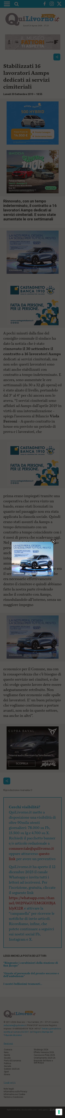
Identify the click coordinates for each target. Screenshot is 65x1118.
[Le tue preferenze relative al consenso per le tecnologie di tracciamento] (59, 1112)
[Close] (53, 541)
